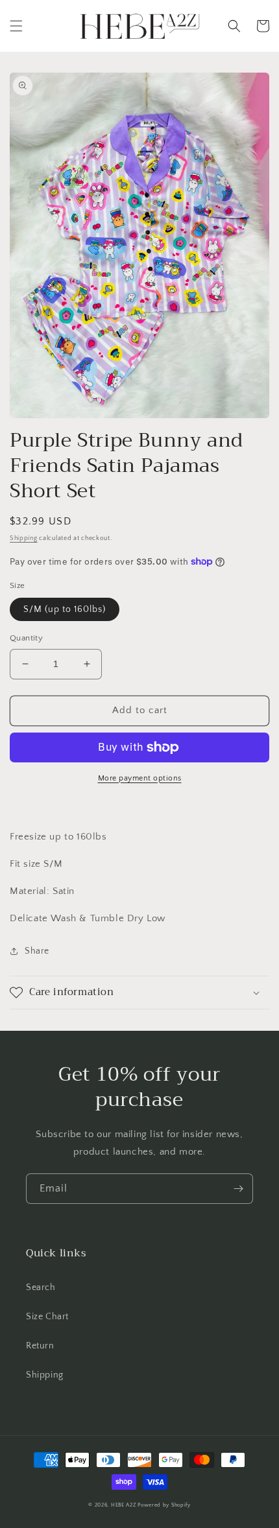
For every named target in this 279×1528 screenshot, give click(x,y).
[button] (16, 26)
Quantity (26, 637)
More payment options (140, 778)
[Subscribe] (238, 1188)
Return (40, 1346)
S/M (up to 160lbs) (64, 609)
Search (41, 1287)
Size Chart (47, 1316)
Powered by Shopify (164, 1505)
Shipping (24, 538)
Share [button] (37, 951)
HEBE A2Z (123, 1505)
